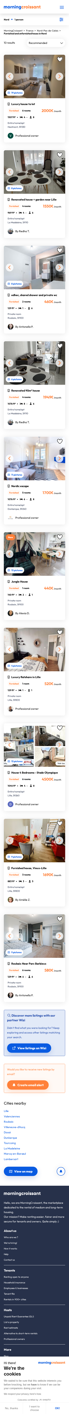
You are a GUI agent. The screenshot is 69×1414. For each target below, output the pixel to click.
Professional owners (14, 1339)
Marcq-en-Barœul (15, 1153)
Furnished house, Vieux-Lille (29, 868)
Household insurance (14, 1282)
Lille (6, 1111)
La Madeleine (12, 1148)
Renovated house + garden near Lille (34, 199)
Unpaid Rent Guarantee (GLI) (19, 1316)
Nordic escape (20, 486)
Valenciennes (12, 1116)
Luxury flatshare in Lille (26, 677)
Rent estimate (11, 1327)
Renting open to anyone (16, 1276)
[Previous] (9, 76)
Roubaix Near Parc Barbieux (28, 963)
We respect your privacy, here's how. (22, 1394)
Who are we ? (11, 1237)
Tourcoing (10, 1143)
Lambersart (11, 1159)
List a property (11, 1322)
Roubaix (8, 1121)
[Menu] (61, 7)
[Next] (59, 76)
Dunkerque (10, 1138)
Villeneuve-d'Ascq (14, 1127)
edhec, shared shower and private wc (34, 295)
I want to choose (34, 1408)
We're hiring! (10, 1242)
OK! (57, 1408)
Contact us (9, 1259)
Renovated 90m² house (25, 390)
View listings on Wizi (31, 1048)
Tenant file (9, 1293)
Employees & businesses (16, 1288)
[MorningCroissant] (22, 8)
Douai (7, 1132)
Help (6, 1254)
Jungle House (19, 581)
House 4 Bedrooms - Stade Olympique (34, 772)
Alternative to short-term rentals (20, 1333)
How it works (10, 1248)
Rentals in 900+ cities (15, 1299)
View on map (23, 1171)
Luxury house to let (23, 104)
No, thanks (11, 1408)
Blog (6, 1356)
